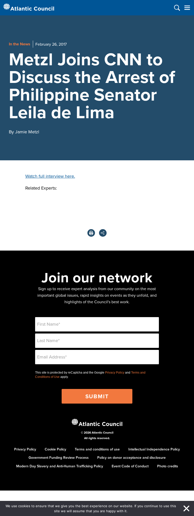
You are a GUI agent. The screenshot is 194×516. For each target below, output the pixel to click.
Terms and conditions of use (97, 449)
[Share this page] (103, 233)
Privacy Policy (114, 372)
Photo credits (167, 466)
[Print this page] (91, 233)
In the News (19, 44)
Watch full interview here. (50, 176)
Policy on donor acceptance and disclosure (131, 457)
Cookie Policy (55, 449)
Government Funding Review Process (59, 457)
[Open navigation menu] (187, 8)
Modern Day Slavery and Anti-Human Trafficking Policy (59, 466)
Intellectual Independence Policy (154, 449)
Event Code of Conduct (130, 466)
